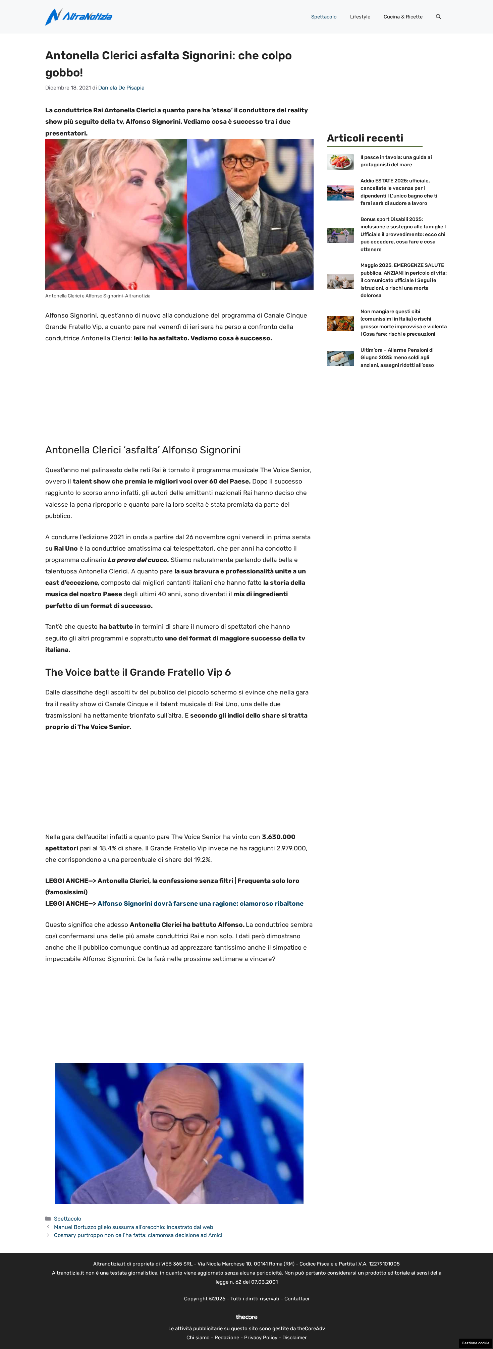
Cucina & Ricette (403, 17)
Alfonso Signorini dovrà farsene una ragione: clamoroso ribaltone (201, 903)
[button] (438, 17)
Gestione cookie (475, 1343)
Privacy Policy (260, 1338)
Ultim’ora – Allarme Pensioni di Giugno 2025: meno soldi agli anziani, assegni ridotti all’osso (397, 357)
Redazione (227, 1338)
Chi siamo (198, 1338)
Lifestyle (360, 17)
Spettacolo (324, 17)
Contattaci (296, 1299)
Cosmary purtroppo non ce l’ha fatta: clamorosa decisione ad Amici (138, 1235)
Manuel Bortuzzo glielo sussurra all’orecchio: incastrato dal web (133, 1227)
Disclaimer (294, 1338)
